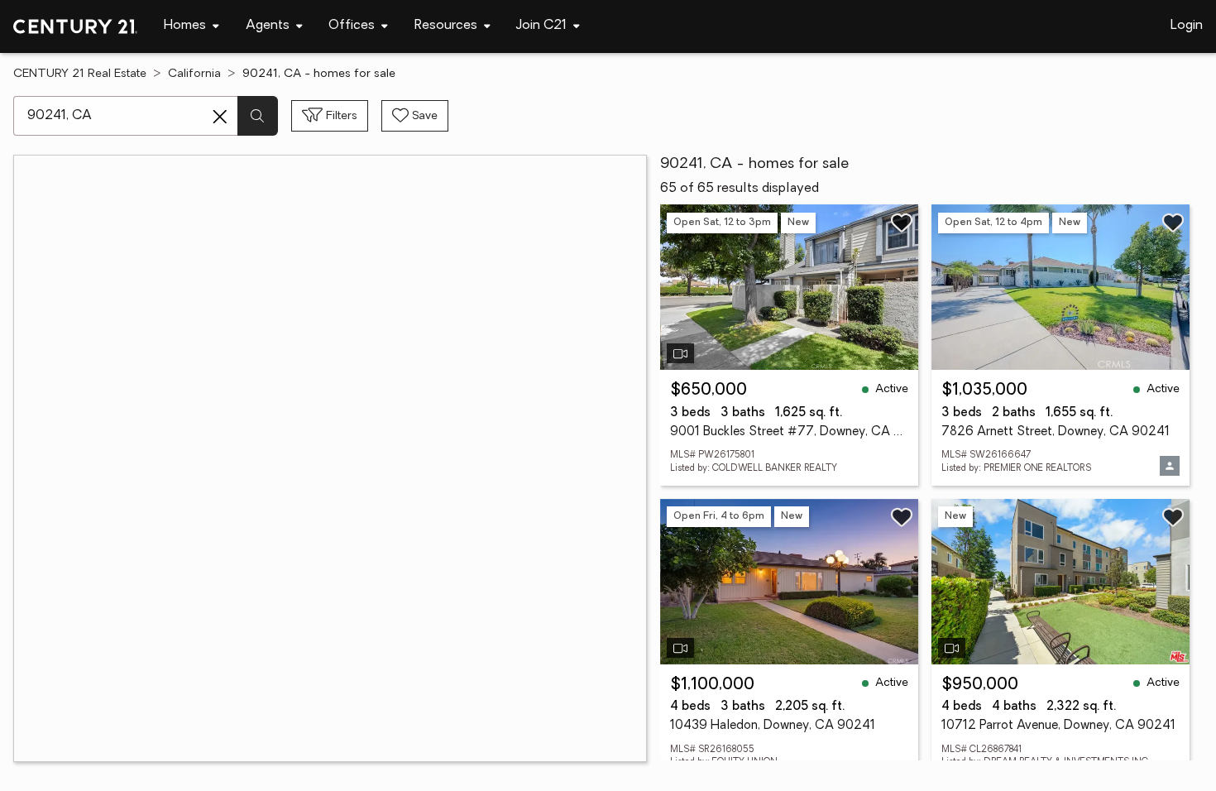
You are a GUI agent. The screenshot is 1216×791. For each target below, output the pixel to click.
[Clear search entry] (220, 117)
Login (1187, 25)
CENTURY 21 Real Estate (79, 74)
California (194, 74)
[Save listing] (902, 223)
